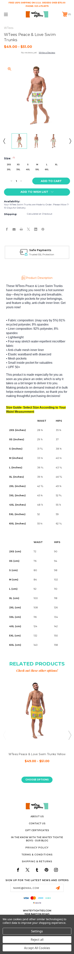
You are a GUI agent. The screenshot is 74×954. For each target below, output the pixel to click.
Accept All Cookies (37, 948)
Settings (37, 931)
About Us (37, 816)
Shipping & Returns (37, 861)
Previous (4, 141)
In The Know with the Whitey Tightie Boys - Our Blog (37, 839)
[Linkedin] (36, 229)
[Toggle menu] (10, 14)
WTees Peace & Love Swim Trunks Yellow (37, 754)
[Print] (21, 229)
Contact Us (37, 823)
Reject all (37, 939)
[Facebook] (7, 229)
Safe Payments (40, 250)
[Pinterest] (43, 229)
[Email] (14, 229)
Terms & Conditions (37, 854)
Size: (9, 158)
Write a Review (47, 52)
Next (70, 141)
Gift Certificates (37, 830)
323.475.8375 (41, 6)
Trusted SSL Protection (41, 254)
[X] (28, 229)
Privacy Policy (37, 847)
